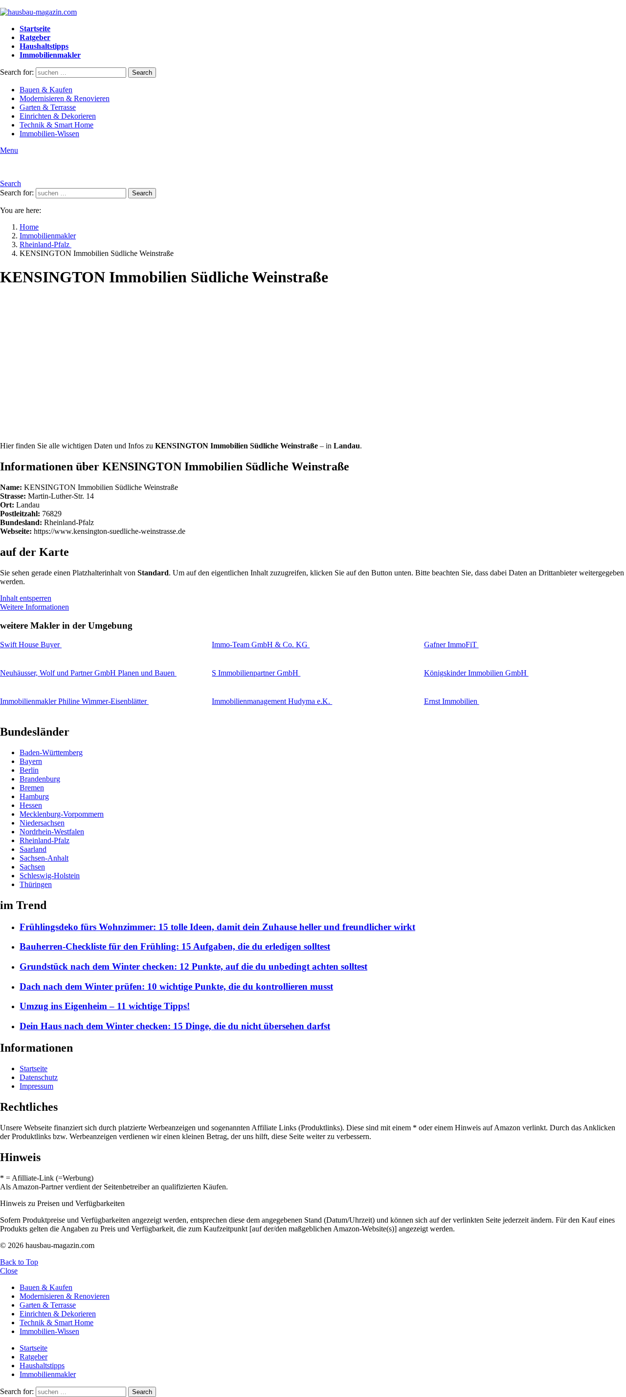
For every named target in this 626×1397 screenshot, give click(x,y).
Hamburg (34, 796)
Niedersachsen (42, 823)
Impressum (36, 1086)
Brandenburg (40, 779)
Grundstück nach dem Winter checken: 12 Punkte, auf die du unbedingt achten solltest (193, 966)
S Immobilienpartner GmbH (256, 673)
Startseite (35, 28)
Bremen (32, 787)
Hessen (31, 805)
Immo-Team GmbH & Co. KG (261, 644)
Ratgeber (35, 37)
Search (142, 72)
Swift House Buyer (31, 644)
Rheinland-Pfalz (44, 840)
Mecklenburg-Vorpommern (62, 814)
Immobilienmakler (50, 55)
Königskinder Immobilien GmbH (476, 673)
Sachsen (32, 867)
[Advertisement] (313, 365)
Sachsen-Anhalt (44, 858)
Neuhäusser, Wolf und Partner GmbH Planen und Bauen (88, 673)
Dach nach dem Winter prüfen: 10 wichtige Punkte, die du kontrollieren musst (176, 986)
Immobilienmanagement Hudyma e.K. (272, 701)
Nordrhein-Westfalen (52, 831)
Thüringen (36, 884)
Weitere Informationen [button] (34, 607)
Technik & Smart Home (56, 125)
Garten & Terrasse (48, 107)
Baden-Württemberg (51, 752)
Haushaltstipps (44, 46)
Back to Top (19, 1262)
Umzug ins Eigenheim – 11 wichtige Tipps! (105, 1006)
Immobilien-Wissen (49, 133)
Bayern (31, 761)
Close (9, 1271)
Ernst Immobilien (451, 701)
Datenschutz (39, 1077)
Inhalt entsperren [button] (25, 598)
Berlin (29, 770)
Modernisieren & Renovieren (65, 98)
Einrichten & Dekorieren (58, 116)
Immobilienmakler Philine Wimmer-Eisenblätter (74, 701)
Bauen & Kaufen (46, 89)
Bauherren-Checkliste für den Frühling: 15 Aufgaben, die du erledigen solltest (175, 946)
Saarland (33, 849)
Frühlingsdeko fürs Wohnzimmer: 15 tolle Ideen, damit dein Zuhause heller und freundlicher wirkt (217, 927)
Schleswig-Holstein (50, 875)
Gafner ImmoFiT (451, 644)
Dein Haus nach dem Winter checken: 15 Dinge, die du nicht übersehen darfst (175, 1026)
